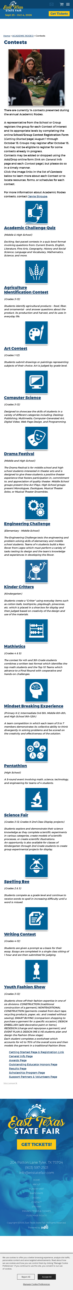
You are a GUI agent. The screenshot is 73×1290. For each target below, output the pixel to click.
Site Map (36, 1206)
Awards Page (17, 1060)
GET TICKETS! (36, 1145)
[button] (36, 77)
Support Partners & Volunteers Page (33, 1076)
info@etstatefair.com (36, 1173)
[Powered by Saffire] (44, 1226)
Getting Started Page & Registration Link (36, 1052)
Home (6, 35)
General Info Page (21, 1056)
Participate (36, 1193)
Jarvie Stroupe (37, 196)
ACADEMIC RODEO (23, 35)
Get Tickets (59, 14)
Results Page (17, 1068)
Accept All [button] (46, 1276)
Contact (36, 1202)
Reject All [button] (26, 1276)
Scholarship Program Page (27, 1072)
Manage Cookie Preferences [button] (36, 1284)
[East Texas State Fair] (13, 6)
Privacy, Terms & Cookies (36, 1211)
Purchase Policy (36, 1215)
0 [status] (64, 4)
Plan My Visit (36, 1189)
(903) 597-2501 (36, 1167)
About (36, 1184)
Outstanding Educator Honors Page (33, 1064)
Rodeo (37, 1197)
